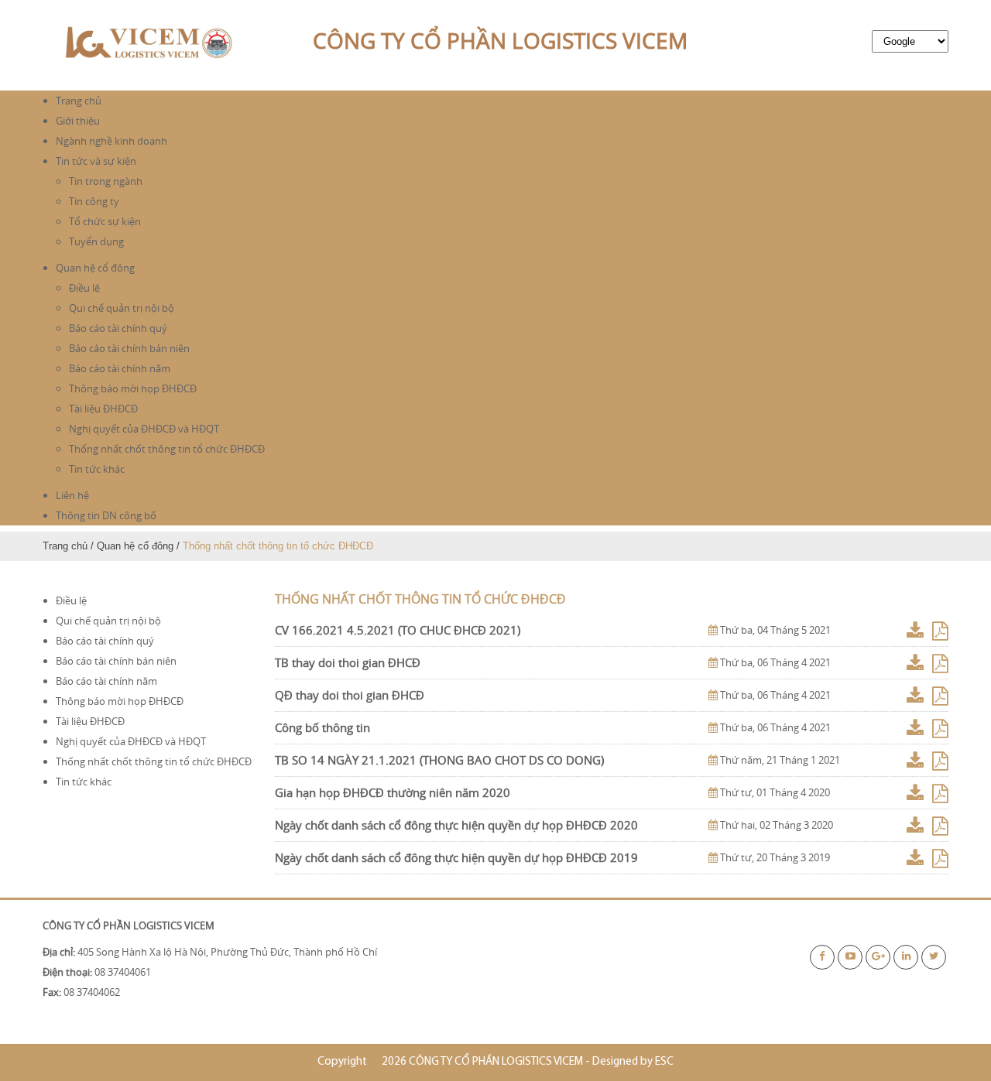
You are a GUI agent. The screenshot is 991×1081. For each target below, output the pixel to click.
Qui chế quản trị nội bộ (121, 308)
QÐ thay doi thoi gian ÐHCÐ (349, 695)
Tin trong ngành (105, 181)
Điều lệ (84, 288)
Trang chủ (78, 101)
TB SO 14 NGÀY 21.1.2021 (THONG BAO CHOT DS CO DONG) (439, 760)
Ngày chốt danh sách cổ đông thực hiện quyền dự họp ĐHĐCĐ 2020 (456, 825)
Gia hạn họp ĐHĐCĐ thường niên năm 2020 (392, 792)
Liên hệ (72, 495)
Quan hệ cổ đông (95, 268)
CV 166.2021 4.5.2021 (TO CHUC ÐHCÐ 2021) (397, 630)
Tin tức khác (97, 469)
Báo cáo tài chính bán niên (129, 348)
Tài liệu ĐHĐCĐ (103, 409)
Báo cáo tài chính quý (118, 328)
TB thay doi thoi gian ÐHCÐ (347, 662)
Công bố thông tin (322, 727)
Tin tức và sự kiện (96, 161)
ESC (664, 1062)
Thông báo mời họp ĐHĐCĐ (133, 388)
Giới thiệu (78, 121)
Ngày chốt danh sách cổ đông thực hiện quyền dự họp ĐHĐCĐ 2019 (456, 857)
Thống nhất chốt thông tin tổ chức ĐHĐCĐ (167, 449)
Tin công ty (94, 201)
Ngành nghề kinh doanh (111, 141)
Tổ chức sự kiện (105, 221)
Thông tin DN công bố (106, 515)
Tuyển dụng (96, 241)
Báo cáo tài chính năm (119, 368)
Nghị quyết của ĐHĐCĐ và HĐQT (144, 429)
